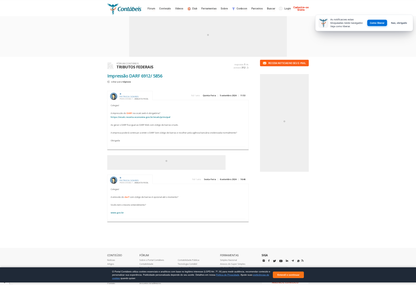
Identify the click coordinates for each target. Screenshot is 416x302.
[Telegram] (293, 261)
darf (126, 197)
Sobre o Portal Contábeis (151, 260)
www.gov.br (117, 212)
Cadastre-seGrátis (301, 8)
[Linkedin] (287, 260)
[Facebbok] (269, 260)
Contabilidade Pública (188, 260)
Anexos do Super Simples (232, 263)
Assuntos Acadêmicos (150, 283)
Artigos (110, 263)
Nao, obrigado (399, 22)
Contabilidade (146, 263)
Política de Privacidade (227, 275)
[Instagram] (264, 260)
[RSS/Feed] (302, 260)
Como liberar (377, 22)
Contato (111, 283)
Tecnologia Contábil (187, 263)
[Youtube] (280, 261)
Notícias (111, 260)
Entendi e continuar (288, 275)
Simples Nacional (228, 260)
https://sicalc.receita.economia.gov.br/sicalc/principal (140, 117)
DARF (129, 113)
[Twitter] (274, 261)
